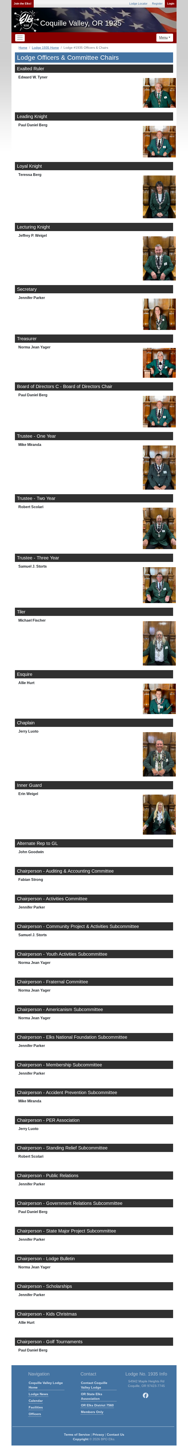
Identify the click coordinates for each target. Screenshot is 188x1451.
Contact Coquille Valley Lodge (94, 1385)
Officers (35, 1414)
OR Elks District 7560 (97, 1405)
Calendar (36, 1400)
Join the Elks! (22, 3)
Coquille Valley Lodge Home (46, 1385)
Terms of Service (77, 1434)
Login (170, 3)
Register (157, 3)
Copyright (80, 1439)
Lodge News (38, 1394)
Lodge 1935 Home (45, 47)
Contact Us (115, 1434)
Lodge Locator (138, 3)
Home (23, 47)
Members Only (92, 1412)
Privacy (98, 1434)
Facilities (36, 1407)
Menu (163, 37)
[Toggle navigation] (20, 37)
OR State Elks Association (91, 1396)
